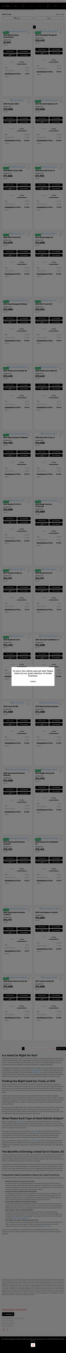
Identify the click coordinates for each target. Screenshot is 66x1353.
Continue (33, 681)
